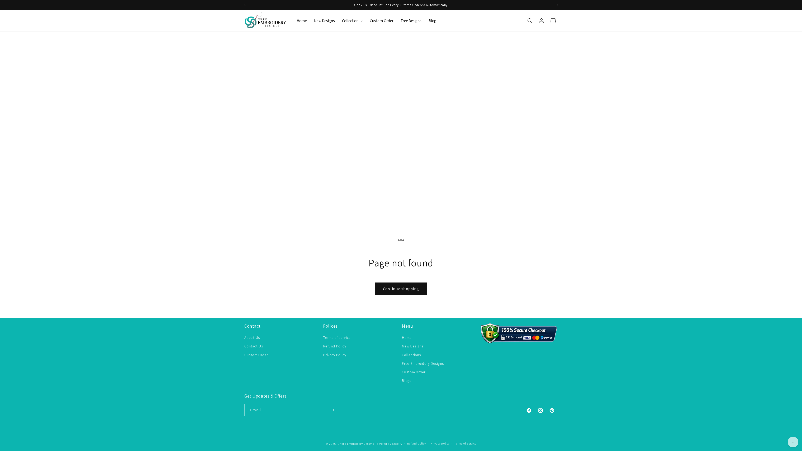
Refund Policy (334, 346)
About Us (252, 337)
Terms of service (337, 337)
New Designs (412, 346)
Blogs (406, 380)
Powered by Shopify (388, 444)
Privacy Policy (334, 354)
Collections (411, 354)
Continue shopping (401, 288)
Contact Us (253, 346)
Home (407, 337)
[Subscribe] (332, 410)
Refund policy (416, 443)
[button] (530, 21)
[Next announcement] (557, 5)
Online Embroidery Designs (356, 444)
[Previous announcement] (245, 5)
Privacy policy (440, 443)
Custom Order (256, 354)
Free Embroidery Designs (423, 363)
